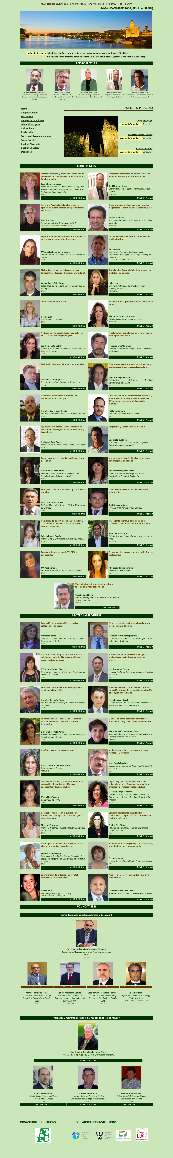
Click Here (123, 53)
